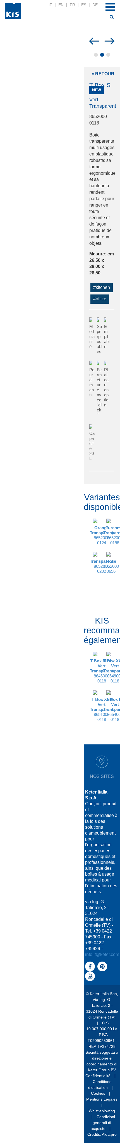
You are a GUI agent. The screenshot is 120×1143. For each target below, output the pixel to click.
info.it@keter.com (102, 954)
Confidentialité (98, 1075)
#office (99, 298)
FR (72, 5)
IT (50, 5)
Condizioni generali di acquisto (103, 1123)
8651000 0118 (101, 709)
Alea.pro (109, 1134)
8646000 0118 (101, 670)
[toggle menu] (110, 7)
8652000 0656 (111, 566)
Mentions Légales (101, 1099)
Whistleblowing (102, 1111)
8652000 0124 (101, 535)
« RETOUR (103, 73)
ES (83, 5)
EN (61, 5)
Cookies (98, 1093)
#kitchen (101, 287)
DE (95, 5)
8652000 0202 (101, 566)
